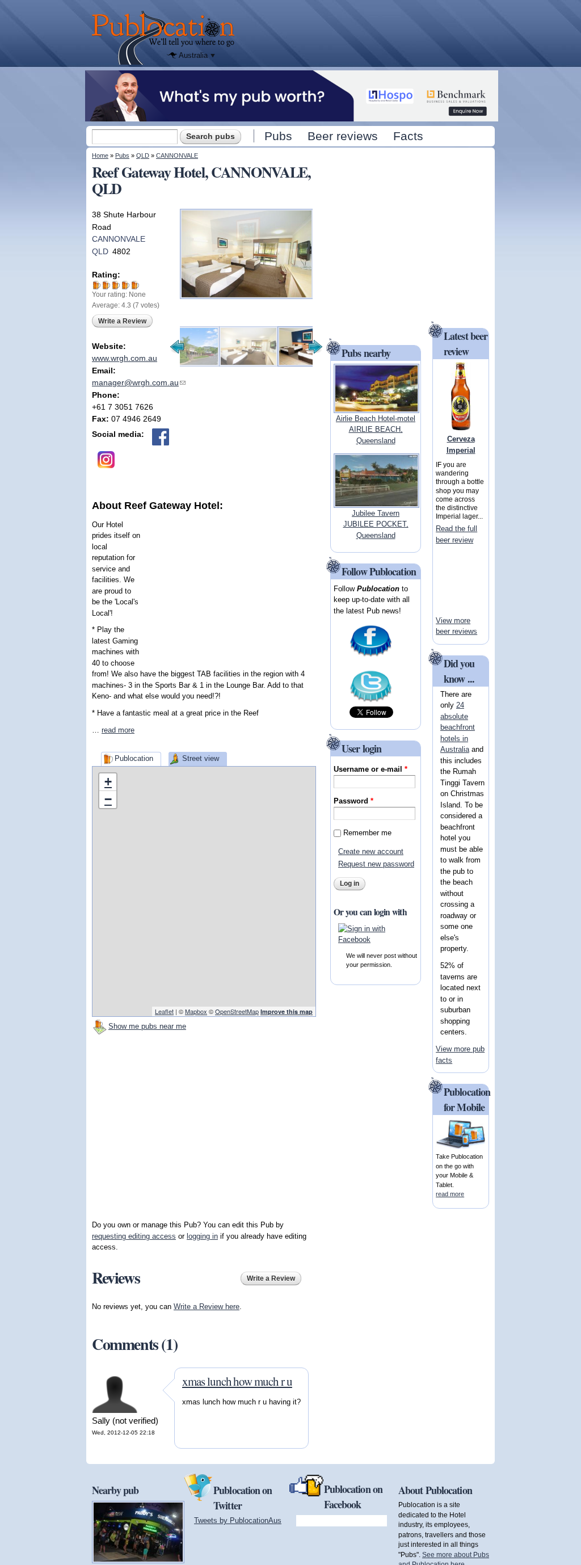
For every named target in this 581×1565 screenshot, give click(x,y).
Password (353, 801)
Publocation (134, 758)
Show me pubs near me (147, 1026)
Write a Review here (206, 1306)
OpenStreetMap (237, 1011)
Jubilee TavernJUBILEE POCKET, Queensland (376, 524)
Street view (200, 758)
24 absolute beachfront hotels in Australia (457, 727)
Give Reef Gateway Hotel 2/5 (106, 285)
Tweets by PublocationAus (237, 1520)
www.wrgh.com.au (124, 358)
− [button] (108, 799)
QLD (142, 155)
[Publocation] (166, 38)
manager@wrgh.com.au (139, 382)
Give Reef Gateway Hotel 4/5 (125, 285)
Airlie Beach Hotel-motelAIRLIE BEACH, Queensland (375, 429)
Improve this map (286, 1011)
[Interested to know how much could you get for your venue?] (291, 116)
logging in (202, 1236)
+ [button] (108, 782)
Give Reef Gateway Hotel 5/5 (135, 285)
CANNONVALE (177, 155)
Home (100, 155)
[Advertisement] (231, 584)
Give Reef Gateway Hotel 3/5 (116, 285)
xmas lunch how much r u (237, 1381)
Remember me (367, 832)
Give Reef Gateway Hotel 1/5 (97, 285)
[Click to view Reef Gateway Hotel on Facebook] (160, 436)
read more (118, 730)
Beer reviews (343, 135)
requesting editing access (134, 1236)
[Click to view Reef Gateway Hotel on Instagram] (106, 459)
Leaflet (164, 1011)
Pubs (278, 135)
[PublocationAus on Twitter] (371, 701)
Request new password (376, 864)
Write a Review (122, 321)
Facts (408, 135)
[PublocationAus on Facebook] (371, 655)
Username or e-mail (370, 769)
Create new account (370, 851)
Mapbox (196, 1011)
